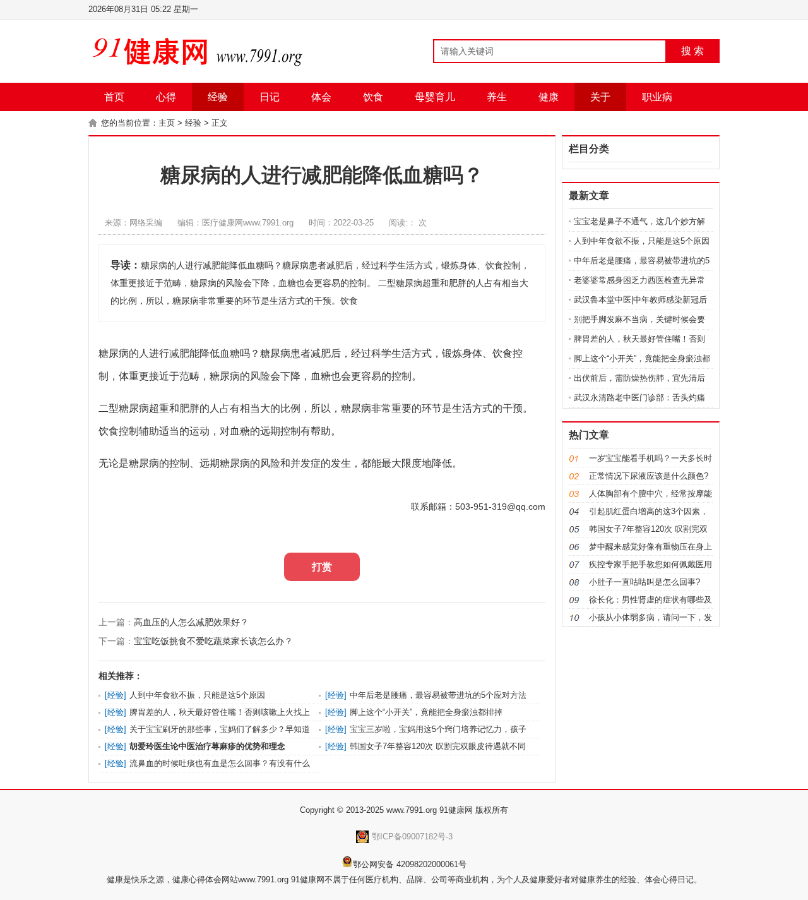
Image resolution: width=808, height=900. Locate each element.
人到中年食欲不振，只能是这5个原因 (197, 695)
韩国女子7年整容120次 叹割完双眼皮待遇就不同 (438, 746)
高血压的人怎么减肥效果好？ (191, 622)
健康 (548, 97)
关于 (600, 97)
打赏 (322, 566)
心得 (166, 97)
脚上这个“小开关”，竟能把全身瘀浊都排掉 (426, 712)
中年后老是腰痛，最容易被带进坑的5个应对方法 (438, 695)
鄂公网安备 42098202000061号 (409, 864)
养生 (497, 97)
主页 (166, 123)
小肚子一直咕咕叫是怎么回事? (644, 582)
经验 (218, 97)
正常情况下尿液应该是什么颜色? (648, 476)
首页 (114, 97)
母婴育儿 (435, 97)
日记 (269, 97)
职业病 (657, 97)
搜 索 (692, 50)
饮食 (373, 97)
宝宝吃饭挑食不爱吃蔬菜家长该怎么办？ (213, 641)
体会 (321, 97)
